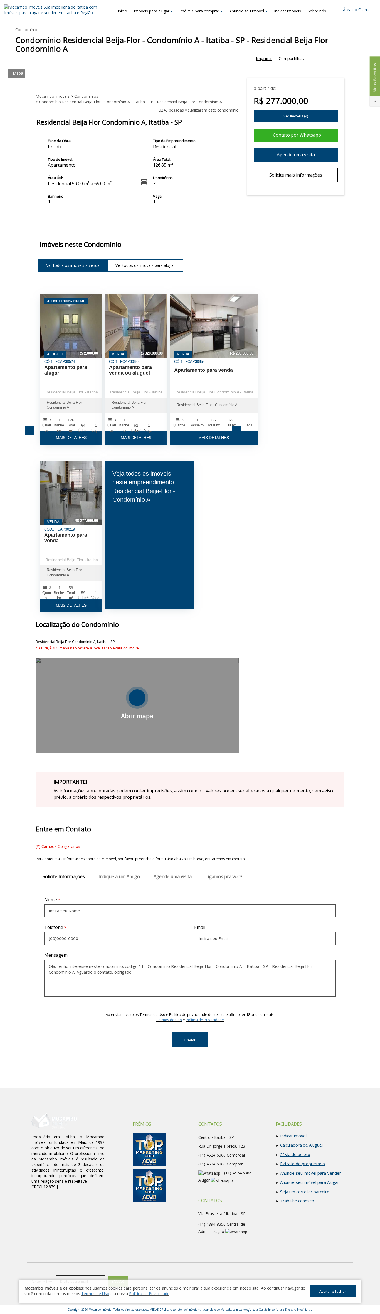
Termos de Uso (169, 1019)
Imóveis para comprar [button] (199, 11)
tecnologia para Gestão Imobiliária (260, 1310)
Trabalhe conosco (297, 1201)
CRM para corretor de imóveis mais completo (187, 1310)
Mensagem (56, 955)
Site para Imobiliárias (298, 1310)
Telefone (53, 927)
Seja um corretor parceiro (304, 1191)
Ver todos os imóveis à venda (73, 265)
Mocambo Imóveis (100, 1310)
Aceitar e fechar (332, 1291)
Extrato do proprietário (302, 1163)
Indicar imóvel (293, 1136)
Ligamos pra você (223, 876)
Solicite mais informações (295, 175)
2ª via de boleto (295, 1154)
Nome (50, 899)
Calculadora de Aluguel (301, 1145)
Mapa (18, 73)
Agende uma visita (296, 155)
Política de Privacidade (205, 1019)
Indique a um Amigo (119, 876)
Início (122, 11)
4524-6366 (212, 1164)
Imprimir (264, 58)
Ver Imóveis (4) (295, 116)
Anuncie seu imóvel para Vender (310, 1173)
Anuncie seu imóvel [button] (246, 11)
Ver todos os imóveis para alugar (145, 265)
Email (199, 927)
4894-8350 (212, 1224)
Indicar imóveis (287, 11)
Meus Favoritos (374, 77)
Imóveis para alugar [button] (151, 11)
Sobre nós (317, 11)
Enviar (190, 1039)
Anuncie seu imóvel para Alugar (309, 1182)
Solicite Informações (64, 876)
